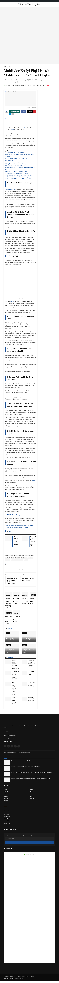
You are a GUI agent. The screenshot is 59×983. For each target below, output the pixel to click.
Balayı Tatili (26, 85)
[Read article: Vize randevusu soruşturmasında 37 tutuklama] (7, 762)
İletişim (32, 976)
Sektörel (6, 791)
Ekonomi (6, 798)
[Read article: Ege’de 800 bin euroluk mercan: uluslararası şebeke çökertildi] (8, 673)
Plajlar (41, 85)
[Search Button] (54, 4)
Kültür (31, 789)
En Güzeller (8, 613)
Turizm (5, 789)
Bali (26, 555)
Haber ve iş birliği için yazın (10, 738)
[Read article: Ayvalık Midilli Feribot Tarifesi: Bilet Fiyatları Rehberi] (7, 768)
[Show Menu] (4, 4)
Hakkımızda (12, 976)
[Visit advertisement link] (29, 35)
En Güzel (8, 557)
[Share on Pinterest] (34, 111)
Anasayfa (5, 66)
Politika (32, 798)
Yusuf (9, 85)
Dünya (7, 595)
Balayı (15, 555)
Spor (31, 796)
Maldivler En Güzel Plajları (17, 559)
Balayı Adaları (33, 595)
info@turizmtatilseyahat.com (10, 735)
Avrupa (24, 632)
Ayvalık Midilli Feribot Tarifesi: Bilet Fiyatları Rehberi (25, 766)
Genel (15, 613)
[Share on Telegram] (10, 114)
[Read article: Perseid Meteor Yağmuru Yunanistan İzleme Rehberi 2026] (8, 662)
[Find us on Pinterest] (15, 746)
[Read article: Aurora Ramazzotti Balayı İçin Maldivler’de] (25, 594)
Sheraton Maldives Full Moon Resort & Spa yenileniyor (16, 541)
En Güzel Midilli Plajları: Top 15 (10, 639)
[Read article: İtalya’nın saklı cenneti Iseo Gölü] (24, 673)
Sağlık (31, 794)
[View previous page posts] (19, 551)
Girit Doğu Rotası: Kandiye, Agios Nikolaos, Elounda (32, 663)
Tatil (5, 794)
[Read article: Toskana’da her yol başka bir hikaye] (16, 612)
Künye (18, 976)
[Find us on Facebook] (5, 746)
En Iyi (12, 557)
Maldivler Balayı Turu (13, 515)
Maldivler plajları (9, 189)
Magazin (25, 595)
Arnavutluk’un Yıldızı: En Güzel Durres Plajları (28, 651)
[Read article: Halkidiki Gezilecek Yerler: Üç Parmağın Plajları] (8, 699)
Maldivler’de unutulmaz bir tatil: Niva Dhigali (8, 620)
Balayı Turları (7, 823)
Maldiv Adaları (29, 557)
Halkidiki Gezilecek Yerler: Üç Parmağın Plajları (14, 700)
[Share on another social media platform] (13, 114)
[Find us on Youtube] (18, 746)
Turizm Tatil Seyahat (11, 978)
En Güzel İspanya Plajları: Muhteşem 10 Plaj (11, 651)
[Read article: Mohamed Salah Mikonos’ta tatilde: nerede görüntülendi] (25, 538)
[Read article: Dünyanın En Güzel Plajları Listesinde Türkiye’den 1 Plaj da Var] (8, 594)
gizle (9, 151)
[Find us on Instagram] (12, 746)
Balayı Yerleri (32, 85)
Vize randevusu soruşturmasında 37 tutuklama (23, 761)
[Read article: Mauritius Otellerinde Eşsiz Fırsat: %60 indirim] (24, 699)
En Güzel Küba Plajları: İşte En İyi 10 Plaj (15, 527)
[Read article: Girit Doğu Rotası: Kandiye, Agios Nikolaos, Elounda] (24, 662)
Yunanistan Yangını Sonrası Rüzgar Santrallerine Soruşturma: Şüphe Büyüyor (31, 772)
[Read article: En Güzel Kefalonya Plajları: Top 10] (16, 594)
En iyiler (37, 85)
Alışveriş (6, 800)
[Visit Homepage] (29, 4)
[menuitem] (58, 1)
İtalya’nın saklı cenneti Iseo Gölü (32, 673)
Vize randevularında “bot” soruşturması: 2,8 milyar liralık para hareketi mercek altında (16, 688)
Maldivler (24, 128)
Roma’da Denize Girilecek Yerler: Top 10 (29, 639)
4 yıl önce (15, 85)
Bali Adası (31, 555)
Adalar (22, 85)
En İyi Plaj (17, 557)
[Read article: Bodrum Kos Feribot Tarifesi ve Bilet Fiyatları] (24, 684)
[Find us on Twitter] (8, 746)
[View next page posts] (22, 551)
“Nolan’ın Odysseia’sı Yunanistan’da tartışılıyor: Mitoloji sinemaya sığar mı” (31, 778)
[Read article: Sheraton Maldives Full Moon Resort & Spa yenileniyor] (8, 538)
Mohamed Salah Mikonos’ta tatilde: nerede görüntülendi (33, 541)
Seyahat (10, 66)
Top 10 (44, 85)
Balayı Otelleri (7, 818)
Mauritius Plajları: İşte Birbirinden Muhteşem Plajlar (18, 525)
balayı (12, 301)
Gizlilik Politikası (25, 976)
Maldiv (22, 557)
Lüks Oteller (7, 811)
